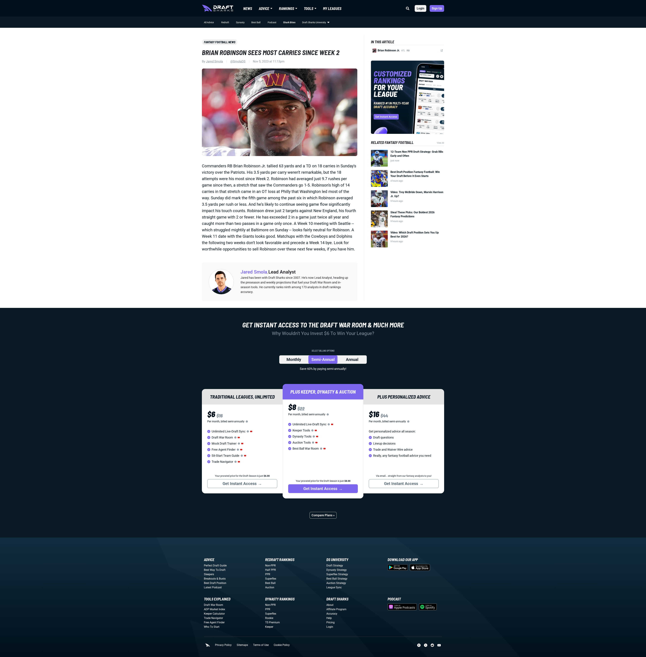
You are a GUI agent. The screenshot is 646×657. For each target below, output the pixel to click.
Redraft (225, 22)
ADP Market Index (214, 609)
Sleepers (209, 574)
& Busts (221, 578)
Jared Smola (214, 61)
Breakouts (210, 578)
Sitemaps (242, 645)
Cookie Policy (282, 645)
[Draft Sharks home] (217, 8)
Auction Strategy (336, 583)
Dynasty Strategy (336, 569)
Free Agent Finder (214, 622)
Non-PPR (270, 565)
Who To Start (211, 626)
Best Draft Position (215, 583)
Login (420, 8)
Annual (352, 359)
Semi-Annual (323, 359)
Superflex (270, 578)
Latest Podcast (213, 587)
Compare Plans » (323, 515)
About (329, 605)
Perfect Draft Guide (215, 565)
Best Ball (255, 22)
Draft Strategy (334, 565)
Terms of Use (261, 645)
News (247, 8)
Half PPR (270, 569)
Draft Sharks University (314, 22)
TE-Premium (272, 622)
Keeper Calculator (214, 613)
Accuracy (331, 613)
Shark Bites (289, 22)
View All (440, 143)
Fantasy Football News (219, 42)
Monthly (293, 359)
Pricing (330, 622)
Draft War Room (213, 605)
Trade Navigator (213, 618)
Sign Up (437, 8)
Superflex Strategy (337, 574)
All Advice (209, 22)
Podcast (272, 22)
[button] (251, 431)
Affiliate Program (336, 609)
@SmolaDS (237, 61)
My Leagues (332, 8)
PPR (267, 574)
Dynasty (240, 22)
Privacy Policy (223, 645)
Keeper (269, 626)
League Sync (334, 587)
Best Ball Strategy (336, 578)
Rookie (269, 618)
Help (329, 618)
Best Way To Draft (214, 569)
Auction (269, 587)
